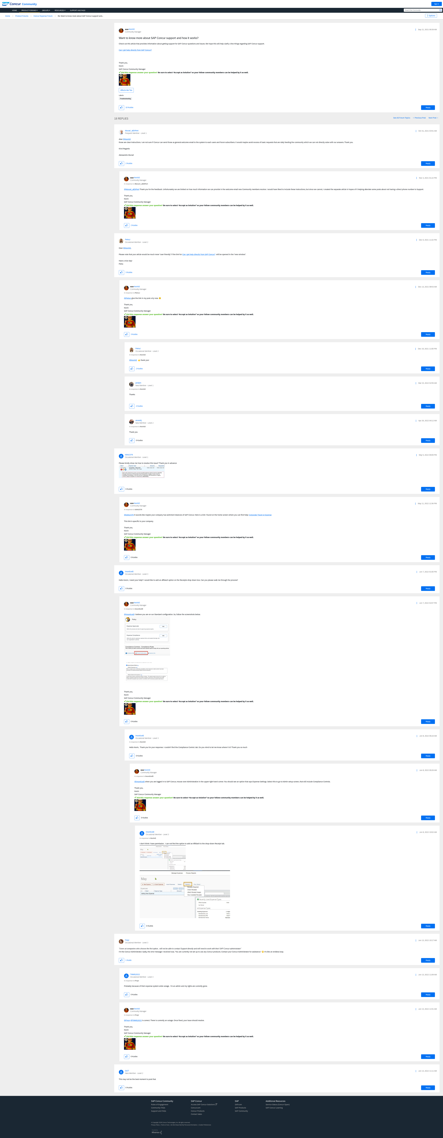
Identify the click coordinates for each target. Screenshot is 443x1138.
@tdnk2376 (129, 515)
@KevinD (127, 139)
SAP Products (240, 1108)
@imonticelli (129, 614)
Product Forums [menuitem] (28, 10)
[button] (416, 30)
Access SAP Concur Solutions (203, 1105)
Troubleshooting (125, 99)
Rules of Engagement (159, 1105)
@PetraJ (127, 298)
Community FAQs (158, 1108)
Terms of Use (165, 1125)
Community (29, 4)
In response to (136, 184)
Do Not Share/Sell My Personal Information (184, 1125)
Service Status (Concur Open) (278, 1105)
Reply (428, 108)
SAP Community (241, 1111)
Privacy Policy (155, 1125)
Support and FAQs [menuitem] (77, 10)
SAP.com (238, 1105)
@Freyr (127, 1020)
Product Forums (21, 16)
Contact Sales (196, 1114)
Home (7, 16)
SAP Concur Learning (274, 1108)
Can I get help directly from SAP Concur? (135, 50)
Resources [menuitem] (59, 10)
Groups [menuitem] (45, 10)
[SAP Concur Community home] (11, 4)
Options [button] (432, 16)
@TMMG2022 (136, 1020)
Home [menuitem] (14, 10)
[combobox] (423, 10)
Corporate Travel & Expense (260, 515)
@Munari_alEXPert (131, 189)
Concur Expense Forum (43, 16)
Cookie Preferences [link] (205, 1125)
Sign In (436, 4)
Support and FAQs (158, 1111)
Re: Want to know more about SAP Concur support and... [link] (80, 16)
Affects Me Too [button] (126, 90)
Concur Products (197, 1111)
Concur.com (195, 1108)
